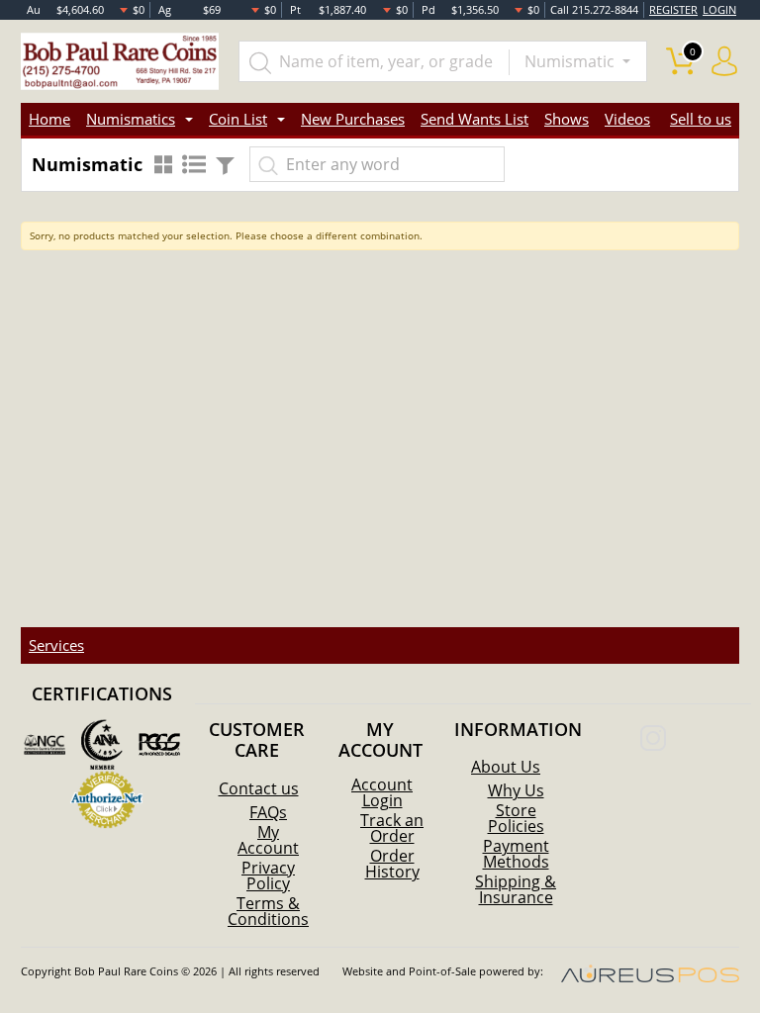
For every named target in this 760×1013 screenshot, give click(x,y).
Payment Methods (516, 854)
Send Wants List (474, 119)
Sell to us (700, 119)
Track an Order (392, 828)
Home (49, 119)
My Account (268, 840)
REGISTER (673, 9)
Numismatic (571, 61)
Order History (392, 863)
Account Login (382, 792)
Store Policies (516, 818)
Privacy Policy (268, 875)
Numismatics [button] (130, 119)
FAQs (268, 812)
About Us (505, 767)
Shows (566, 119)
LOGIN (719, 9)
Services (56, 645)
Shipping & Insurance (515, 889)
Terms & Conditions (268, 911)
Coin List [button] (238, 119)
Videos (627, 119)
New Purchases (353, 119)
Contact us (259, 788)
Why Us (516, 790)
